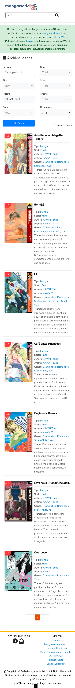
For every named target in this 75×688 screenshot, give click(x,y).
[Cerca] (56, 15)
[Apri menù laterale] (66, 15)
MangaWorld (61, 37)
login (29, 41)
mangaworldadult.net (54, 33)
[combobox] (56, 72)
